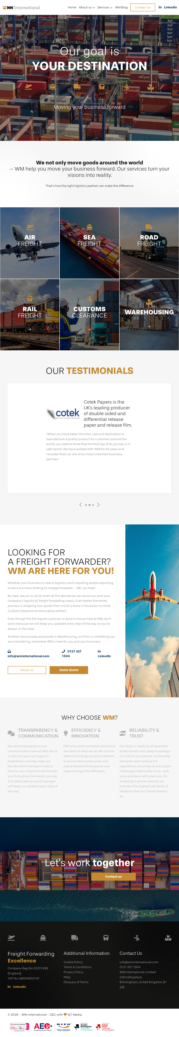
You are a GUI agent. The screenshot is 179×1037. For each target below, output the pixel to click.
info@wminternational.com (139, 962)
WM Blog (121, 7)
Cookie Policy (73, 962)
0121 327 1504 (130, 967)
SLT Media (74, 1014)
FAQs (67, 977)
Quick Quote (68, 670)
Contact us (143, 7)
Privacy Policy (73, 972)
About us (85, 7)
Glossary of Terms (76, 982)
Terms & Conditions (77, 967)
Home (72, 7)
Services (103, 7)
